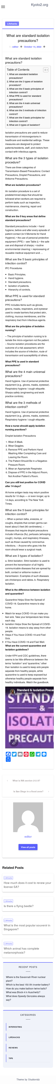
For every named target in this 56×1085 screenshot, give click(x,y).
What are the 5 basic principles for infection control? (27, 119)
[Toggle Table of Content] (44, 69)
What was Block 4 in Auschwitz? (23, 992)
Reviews (13, 1047)
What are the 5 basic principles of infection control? (26, 90)
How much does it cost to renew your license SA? (27, 885)
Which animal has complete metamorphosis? (21, 950)
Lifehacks (12, 23)
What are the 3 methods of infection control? (27, 112)
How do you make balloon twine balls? (26, 988)
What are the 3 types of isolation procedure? (26, 83)
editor (15, 46)
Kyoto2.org (39, 4)
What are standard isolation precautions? (23, 76)
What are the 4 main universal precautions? (24, 105)
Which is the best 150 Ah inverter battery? (28, 984)
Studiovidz (34, 1079)
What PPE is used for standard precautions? (25, 97)
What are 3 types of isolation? (24, 125)
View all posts (28, 847)
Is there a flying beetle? (19, 906)
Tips (11, 1058)
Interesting (15, 1027)
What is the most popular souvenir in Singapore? (27, 927)
